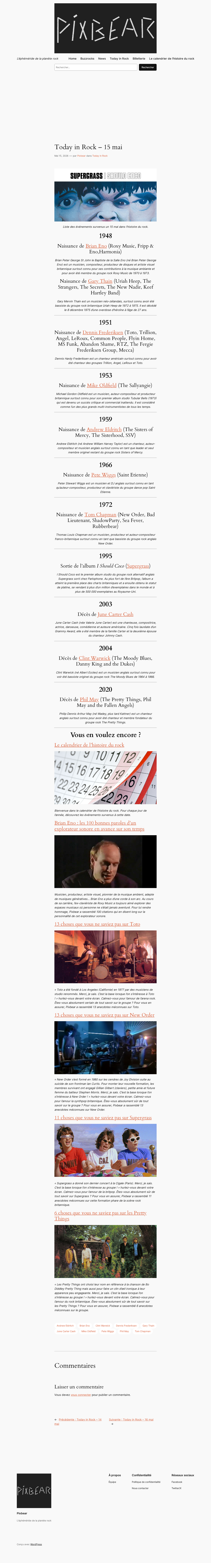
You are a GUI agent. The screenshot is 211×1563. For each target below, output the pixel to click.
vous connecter (81, 1394)
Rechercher (148, 67)
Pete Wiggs (103, 475)
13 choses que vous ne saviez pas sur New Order (104, 1015)
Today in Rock (100, 155)
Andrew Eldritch (104, 429)
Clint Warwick (94, 658)
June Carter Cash (115, 614)
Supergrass (138, 566)
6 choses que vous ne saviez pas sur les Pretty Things (100, 1216)
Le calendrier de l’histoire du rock (89, 745)
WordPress (36, 1544)
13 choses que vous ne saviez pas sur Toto (97, 924)
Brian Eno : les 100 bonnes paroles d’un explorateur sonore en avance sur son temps (99, 826)
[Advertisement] (105, 100)
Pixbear (81, 155)
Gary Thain (100, 281)
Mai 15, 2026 (61, 155)
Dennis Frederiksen (103, 332)
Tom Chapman (100, 514)
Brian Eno (96, 246)
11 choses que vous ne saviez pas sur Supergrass (103, 1117)
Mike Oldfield (102, 385)
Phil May (89, 699)
